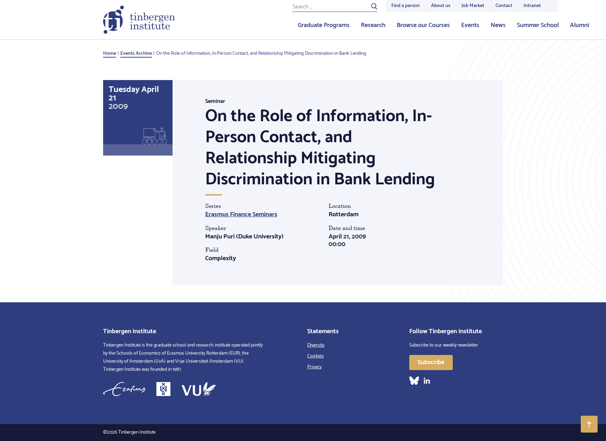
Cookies (315, 356)
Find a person (405, 6)
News (498, 25)
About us (440, 6)
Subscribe (431, 362)
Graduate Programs (324, 25)
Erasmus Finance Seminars (241, 214)
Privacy (314, 367)
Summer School (538, 25)
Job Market (473, 6)
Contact (504, 6)
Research (373, 25)
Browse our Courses (423, 25)
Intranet (532, 6)
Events (470, 25)
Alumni (579, 25)
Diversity (315, 345)
